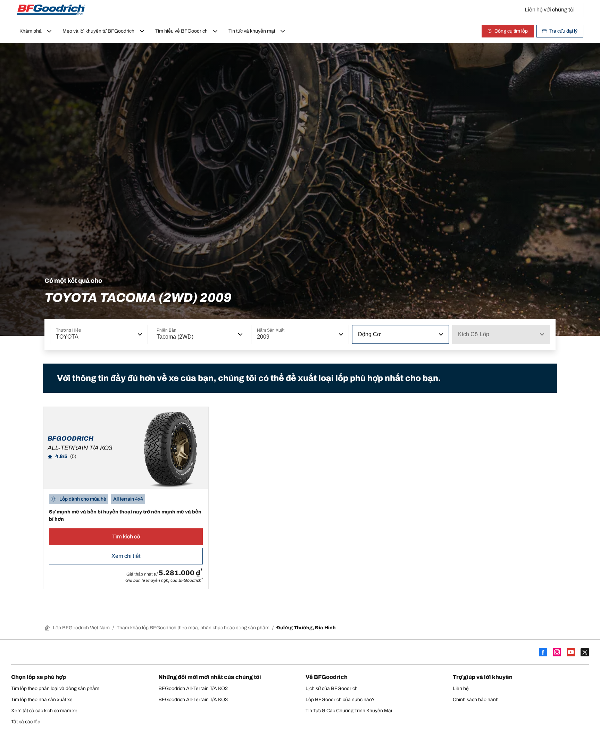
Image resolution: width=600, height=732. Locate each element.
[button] (139, 334)
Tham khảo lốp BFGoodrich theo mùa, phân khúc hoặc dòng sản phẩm (193, 627)
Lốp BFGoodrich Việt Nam (81, 627)
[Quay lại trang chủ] (51, 9)
